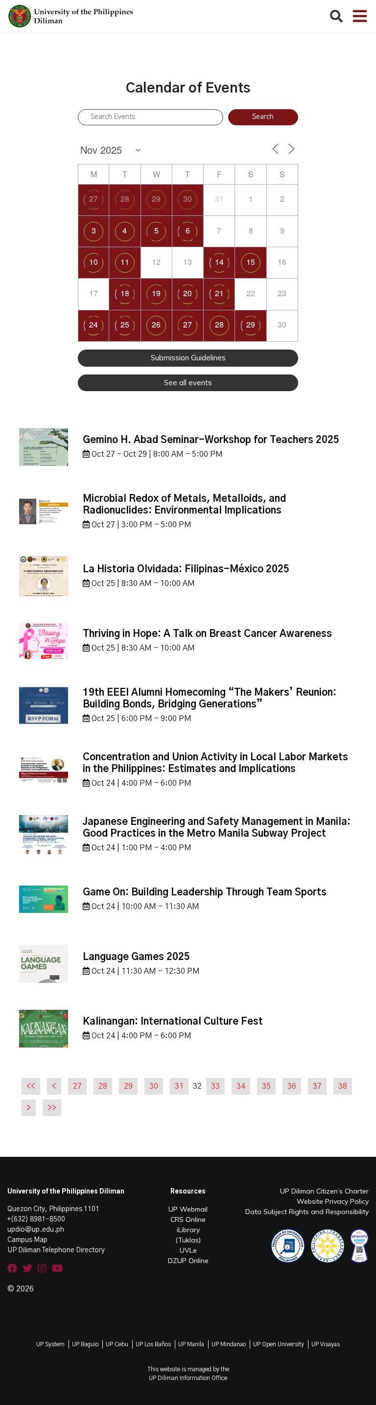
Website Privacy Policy (333, 1201)
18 (124, 293)
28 (124, 198)
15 (250, 261)
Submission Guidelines (188, 357)
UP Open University (278, 1344)
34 (240, 1086)
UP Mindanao (229, 1344)
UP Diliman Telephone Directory (56, 1250)
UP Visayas (325, 1344)
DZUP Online (188, 1260)
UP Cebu (117, 1344)
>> (51, 1108)
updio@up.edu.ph (35, 1229)
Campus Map (27, 1240)
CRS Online (188, 1219)
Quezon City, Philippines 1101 (53, 1209)
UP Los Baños (153, 1344)
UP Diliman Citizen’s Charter (324, 1191)
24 (93, 324)
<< (30, 1086)
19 (156, 293)
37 (317, 1086)
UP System (50, 1344)
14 (219, 261)
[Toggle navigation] (360, 16)
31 (179, 1086)
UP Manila (191, 1344)
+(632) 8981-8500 (36, 1219)
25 (124, 324)
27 (93, 198)
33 (215, 1086)
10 (93, 261)
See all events (188, 382)
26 (156, 324)
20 (187, 293)
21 (219, 293)
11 (124, 261)
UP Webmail (188, 1209)
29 (156, 198)
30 (187, 198)
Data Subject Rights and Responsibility (307, 1211)
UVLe (188, 1250)
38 (342, 1086)
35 (266, 1086)
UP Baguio (85, 1344)
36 (291, 1086)
